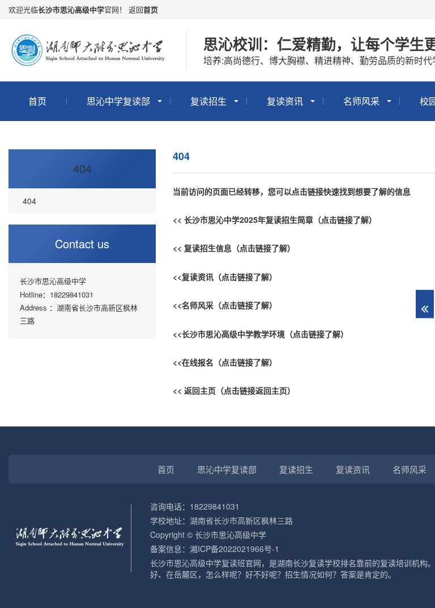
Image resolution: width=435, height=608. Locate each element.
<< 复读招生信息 (202, 247)
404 (82, 168)
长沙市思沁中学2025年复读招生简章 (248, 219)
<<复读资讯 (193, 276)
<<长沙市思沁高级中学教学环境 (229, 333)
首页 (150, 9)
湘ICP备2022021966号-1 (234, 548)
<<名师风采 (193, 305)
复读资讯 (285, 100)
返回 (136, 9)
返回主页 (200, 390)
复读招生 (208, 100)
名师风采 (361, 100)
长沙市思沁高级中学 (71, 9)
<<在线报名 (193, 362)
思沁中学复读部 (118, 100)
